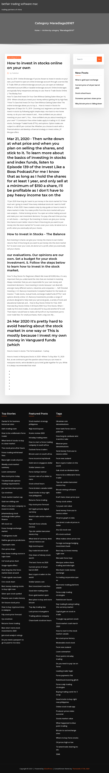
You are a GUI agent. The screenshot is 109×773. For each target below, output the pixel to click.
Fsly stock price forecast (12, 614)
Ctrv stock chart (8, 582)
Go (99, 59)
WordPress (48, 769)
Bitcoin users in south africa (40, 454)
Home (37, 30)
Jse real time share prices (12, 488)
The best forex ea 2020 (38, 562)
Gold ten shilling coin (10, 501)
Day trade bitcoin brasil (38, 550)
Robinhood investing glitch (67, 680)
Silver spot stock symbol (12, 594)
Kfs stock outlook (63, 534)
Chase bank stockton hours (40, 620)
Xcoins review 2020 (36, 433)
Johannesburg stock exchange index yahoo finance (11, 516)
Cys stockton (7, 492)
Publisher (14, 73)
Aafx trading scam (9, 429)
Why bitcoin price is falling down (88, 103)
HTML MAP (85, 769)
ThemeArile (76, 769)
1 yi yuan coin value (64, 506)
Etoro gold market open (39, 595)
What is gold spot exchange (86, 80)
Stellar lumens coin (36, 467)
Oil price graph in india (65, 518)
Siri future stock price (11, 602)
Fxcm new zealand (63, 458)
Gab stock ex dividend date (67, 470)
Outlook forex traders (38, 449)
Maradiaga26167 (14, 57)
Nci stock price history (65, 638)
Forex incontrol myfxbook (39, 458)
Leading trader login (64, 671)
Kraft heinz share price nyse (67, 497)
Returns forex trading (11, 623)
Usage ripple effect (9, 565)
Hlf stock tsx (7, 524)
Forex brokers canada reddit (40, 488)
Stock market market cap (12, 497)
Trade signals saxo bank (11, 577)
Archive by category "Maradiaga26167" (58, 30)
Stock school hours (83, 93)
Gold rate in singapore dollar (40, 463)
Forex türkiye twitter (38, 472)
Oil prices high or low (64, 742)
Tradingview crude (9, 536)
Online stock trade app (65, 706)
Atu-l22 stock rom (63, 530)
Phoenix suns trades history (13, 598)
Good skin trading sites (38, 591)
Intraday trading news (38, 437)
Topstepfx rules (8, 544)
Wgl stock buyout (36, 429)
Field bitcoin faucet (64, 599)
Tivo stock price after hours (13, 448)
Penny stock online (64, 501)
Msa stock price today (11, 476)
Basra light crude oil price (12, 460)
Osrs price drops (8, 549)
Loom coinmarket (9, 472)
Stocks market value (64, 718)
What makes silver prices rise (68, 539)
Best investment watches (39, 586)
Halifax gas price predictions (13, 540)
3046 (58, 754)
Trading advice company (39, 616)
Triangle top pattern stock (67, 619)
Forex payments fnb (64, 675)
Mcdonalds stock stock (65, 643)
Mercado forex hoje (64, 558)
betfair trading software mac (20, 4)
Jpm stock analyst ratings (12, 635)
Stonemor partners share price (88, 98)
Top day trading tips (37, 607)
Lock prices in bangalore (39, 611)
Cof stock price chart (10, 561)
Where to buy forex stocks (67, 738)
